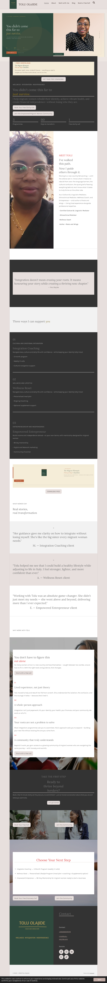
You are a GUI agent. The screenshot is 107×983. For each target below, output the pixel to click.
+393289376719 (65, 932)
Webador (92, 973)
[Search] (93, 2)
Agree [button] (99, 979)
